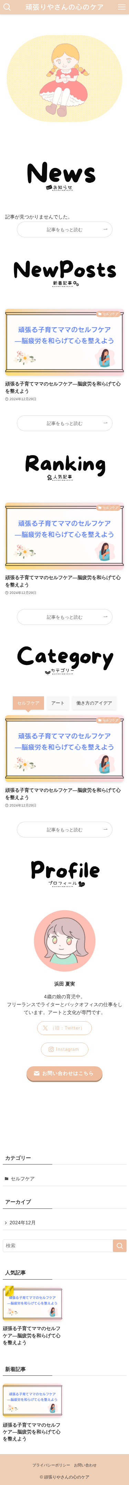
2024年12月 (23, 1222)
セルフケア (23, 1178)
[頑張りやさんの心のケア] (64, 7)
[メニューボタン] (122, 7)
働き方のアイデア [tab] (94, 703)
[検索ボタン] (7, 7)
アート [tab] (58, 703)
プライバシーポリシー (51, 1465)
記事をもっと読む (65, 229)
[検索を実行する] (120, 1245)
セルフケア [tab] (28, 703)
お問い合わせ (85, 1465)
